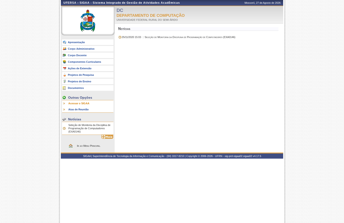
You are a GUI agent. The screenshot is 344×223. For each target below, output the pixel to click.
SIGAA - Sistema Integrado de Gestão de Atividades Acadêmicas (130, 2)
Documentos (76, 88)
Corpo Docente (77, 55)
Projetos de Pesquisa (81, 74)
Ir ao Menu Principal (88, 145)
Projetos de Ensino (79, 81)
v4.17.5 (257, 156)
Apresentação (76, 42)
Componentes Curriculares (84, 61)
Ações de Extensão (79, 68)
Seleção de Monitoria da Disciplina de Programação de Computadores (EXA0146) (89, 128)
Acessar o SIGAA (78, 103)
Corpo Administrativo (81, 48)
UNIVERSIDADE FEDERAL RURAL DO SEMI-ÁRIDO (147, 19)
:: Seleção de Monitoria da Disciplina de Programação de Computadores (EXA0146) (178, 37)
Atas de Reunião (78, 109)
